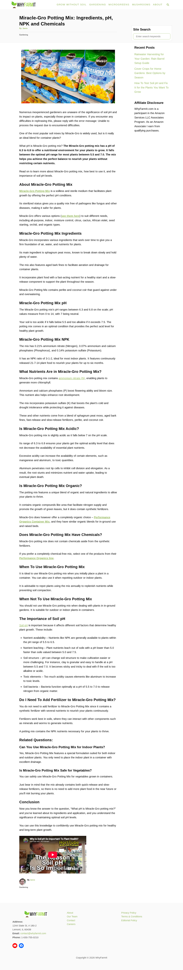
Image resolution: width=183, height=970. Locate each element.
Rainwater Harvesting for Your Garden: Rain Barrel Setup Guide (149, 58)
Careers (71, 924)
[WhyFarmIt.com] (32, 4)
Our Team (72, 916)
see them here (70, 215)
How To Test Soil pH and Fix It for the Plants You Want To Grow (151, 87)
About (70, 912)
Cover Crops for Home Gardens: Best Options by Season (149, 73)
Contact (71, 920)
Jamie (25, 28)
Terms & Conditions (131, 916)
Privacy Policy (128, 912)
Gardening (23, 35)
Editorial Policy (129, 920)
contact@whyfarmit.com (33, 933)
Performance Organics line (36, 558)
